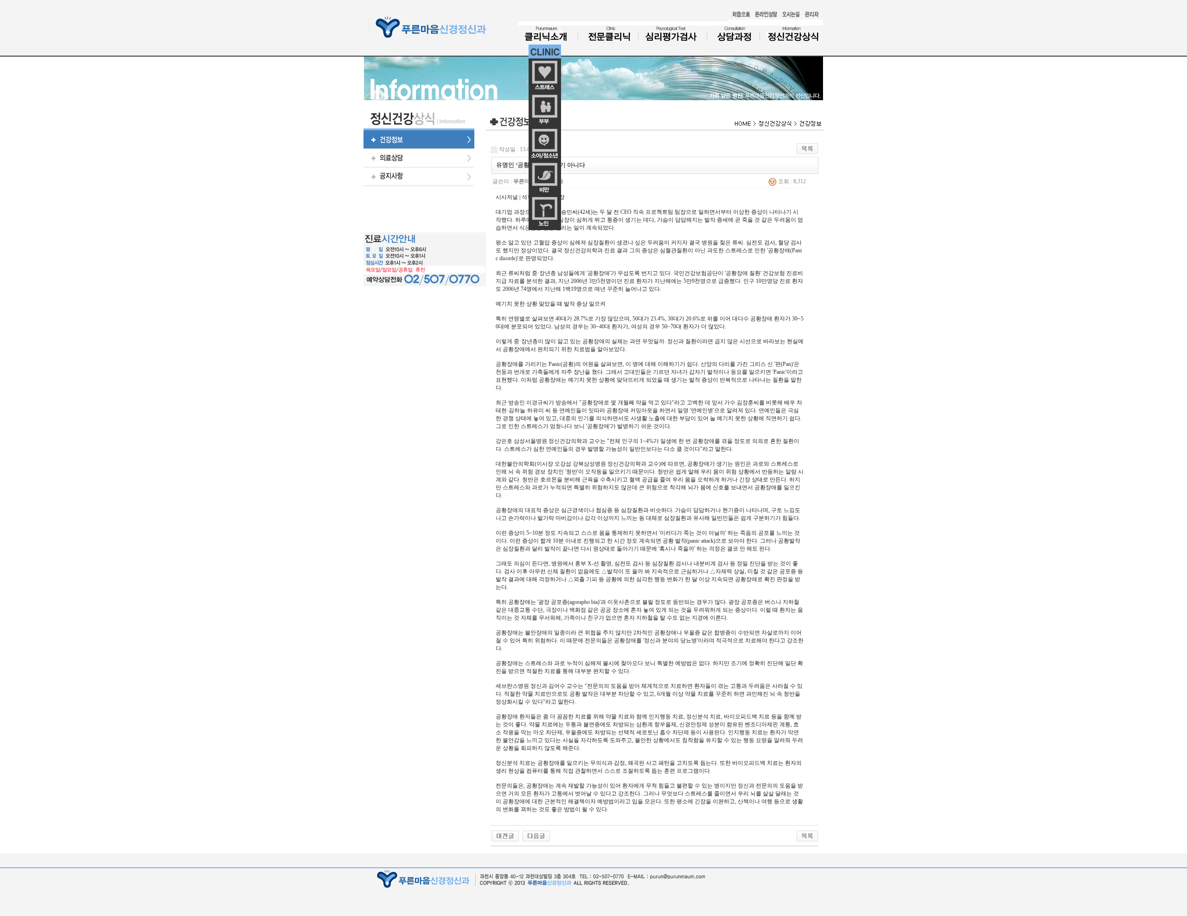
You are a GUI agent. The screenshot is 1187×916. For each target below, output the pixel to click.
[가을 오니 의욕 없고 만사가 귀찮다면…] (505, 835)
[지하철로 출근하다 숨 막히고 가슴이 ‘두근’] (536, 835)
